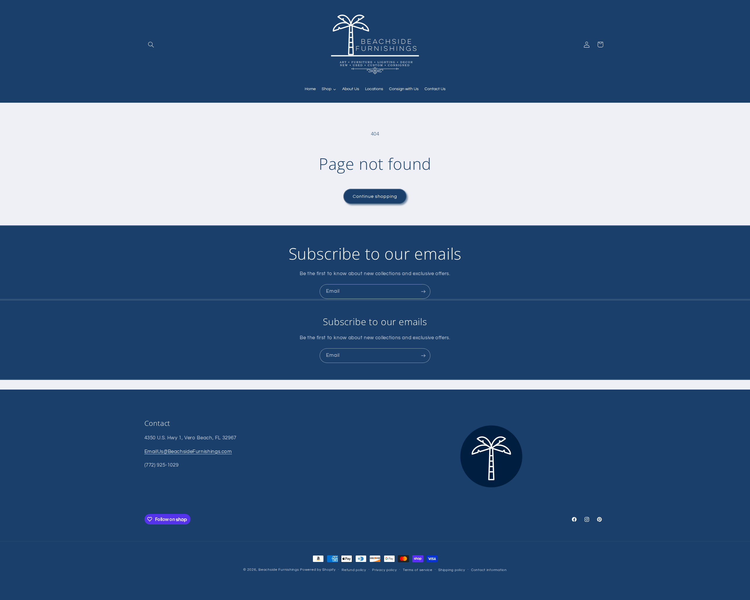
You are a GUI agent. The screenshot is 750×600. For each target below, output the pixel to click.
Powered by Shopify (317, 569)
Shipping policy (451, 570)
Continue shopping (375, 196)
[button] (151, 44)
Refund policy (354, 570)
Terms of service (417, 570)
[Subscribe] (423, 291)
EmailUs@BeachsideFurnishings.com (188, 451)
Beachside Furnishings (278, 569)
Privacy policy (384, 570)
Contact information (489, 570)
